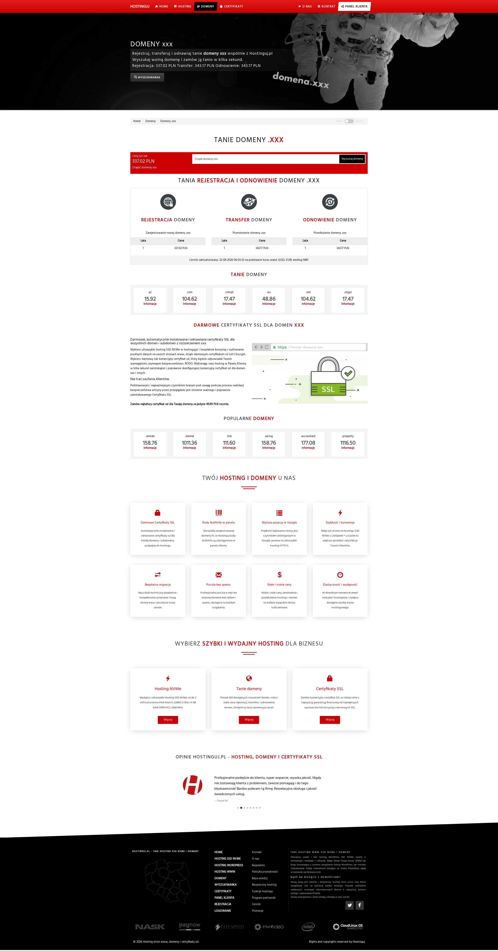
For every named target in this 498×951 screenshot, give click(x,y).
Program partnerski (264, 898)
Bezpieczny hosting (264, 885)
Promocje (257, 911)
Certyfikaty (223, 891)
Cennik (256, 904)
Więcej (168, 719)
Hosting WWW (225, 871)
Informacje (150, 304)
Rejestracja (223, 904)
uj (139, 7)
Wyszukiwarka (148, 78)
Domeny (220, 878)
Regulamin (258, 865)
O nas (255, 858)
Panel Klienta (224, 898)
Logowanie (223, 911)
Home (219, 852)
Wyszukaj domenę (352, 159)
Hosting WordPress (229, 865)
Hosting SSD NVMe (228, 858)
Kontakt (257, 852)
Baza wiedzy (260, 878)
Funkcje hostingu (262, 891)
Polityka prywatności (265, 871)
